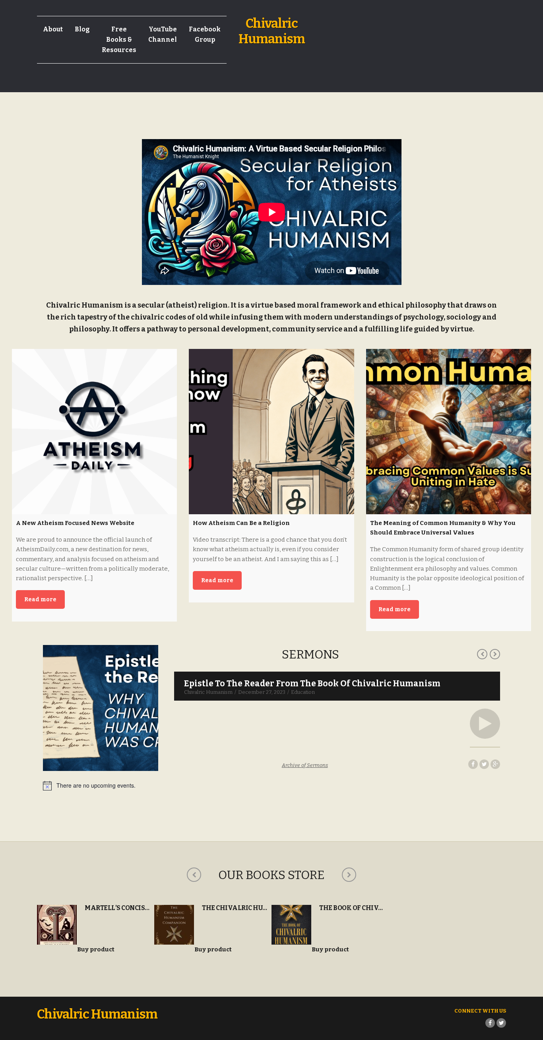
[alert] (271, 785)
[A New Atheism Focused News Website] (94, 431)
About (53, 29)
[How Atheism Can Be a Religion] (271, 431)
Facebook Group (205, 34)
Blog (82, 29)
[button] (485, 724)
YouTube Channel (162, 34)
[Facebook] (490, 1023)
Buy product (95, 949)
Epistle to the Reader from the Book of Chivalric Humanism (312, 683)
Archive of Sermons (305, 765)
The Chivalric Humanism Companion (267, 908)
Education (303, 692)
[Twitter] (501, 1023)
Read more (40, 599)
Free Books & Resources (119, 39)
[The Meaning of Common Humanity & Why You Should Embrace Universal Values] (448, 431)
